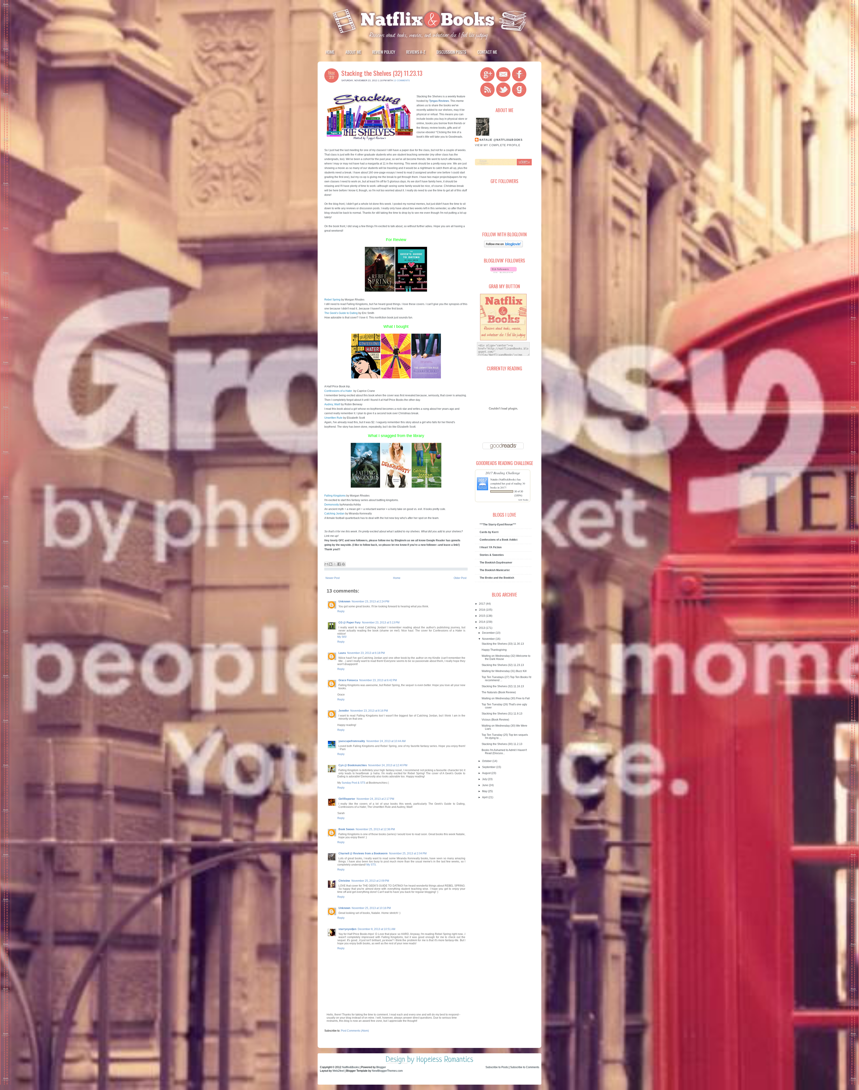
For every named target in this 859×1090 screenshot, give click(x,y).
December (488, 632)
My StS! (342, 636)
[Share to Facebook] (339, 564)
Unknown (344, 601)
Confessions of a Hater (338, 390)
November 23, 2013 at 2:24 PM (370, 601)
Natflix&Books (350, 1067)
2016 (482, 609)
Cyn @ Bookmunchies (352, 765)
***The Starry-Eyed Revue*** (498, 524)
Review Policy (383, 52)
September (489, 767)
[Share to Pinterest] (343, 564)
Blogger (381, 1067)
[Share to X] (335, 564)
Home (329, 52)
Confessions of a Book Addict (498, 539)
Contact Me (487, 52)
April (485, 797)
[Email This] (326, 564)
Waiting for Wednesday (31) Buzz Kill (504, 671)
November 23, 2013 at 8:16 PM (369, 710)
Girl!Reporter (346, 798)
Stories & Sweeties (492, 555)
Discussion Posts (451, 52)
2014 (482, 621)
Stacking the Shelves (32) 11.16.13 (503, 686)
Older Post (460, 578)
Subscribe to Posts (496, 1067)
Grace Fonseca (348, 680)
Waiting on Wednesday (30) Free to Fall (506, 698)
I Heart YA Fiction (491, 547)
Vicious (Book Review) (495, 719)
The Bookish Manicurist (495, 570)
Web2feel (338, 1070)
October (487, 761)
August (486, 773)
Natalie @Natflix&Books (501, 139)
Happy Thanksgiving (494, 649)
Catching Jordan (334, 513)
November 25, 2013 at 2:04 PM (408, 853)
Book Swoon (346, 829)
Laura (342, 653)
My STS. (371, 864)
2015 (482, 615)
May (485, 791)
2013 (482, 627)
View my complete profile (497, 145)
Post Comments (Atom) (355, 1030)
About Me (353, 52)
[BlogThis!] (330, 564)
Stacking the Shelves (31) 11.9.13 (502, 713)
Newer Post (332, 578)
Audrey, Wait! (332, 404)
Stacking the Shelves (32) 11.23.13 (381, 73)
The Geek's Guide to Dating (341, 313)
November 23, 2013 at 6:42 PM (378, 680)
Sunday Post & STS (353, 782)
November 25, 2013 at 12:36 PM (375, 829)
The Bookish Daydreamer (496, 562)
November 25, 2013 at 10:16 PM (371, 908)
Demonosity (331, 504)
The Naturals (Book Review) (499, 692)
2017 (482, 603)
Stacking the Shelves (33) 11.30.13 (503, 643)
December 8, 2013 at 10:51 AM (376, 929)
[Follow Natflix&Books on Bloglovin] (503, 246)
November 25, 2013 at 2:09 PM (370, 880)
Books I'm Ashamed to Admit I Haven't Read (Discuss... (504, 752)
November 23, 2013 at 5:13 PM (381, 622)
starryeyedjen (347, 929)
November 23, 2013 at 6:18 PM (366, 653)
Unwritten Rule (333, 417)
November (488, 638)
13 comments (401, 80)
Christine (344, 880)
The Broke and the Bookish (497, 577)
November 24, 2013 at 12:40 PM (387, 765)
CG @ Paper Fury (349, 622)
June (485, 785)
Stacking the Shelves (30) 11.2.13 (502, 744)
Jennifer (343, 710)
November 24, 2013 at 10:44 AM (386, 741)
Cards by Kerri (489, 532)
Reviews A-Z (415, 52)
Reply (340, 611)
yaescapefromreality (351, 741)
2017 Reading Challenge (502, 472)
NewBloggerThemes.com (387, 1070)
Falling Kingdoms (335, 495)
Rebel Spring (332, 299)
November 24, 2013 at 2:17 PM (375, 798)
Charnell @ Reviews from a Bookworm (363, 853)
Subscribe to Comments (524, 1067)
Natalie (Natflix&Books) (503, 479)
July (485, 779)
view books (523, 499)
